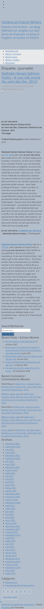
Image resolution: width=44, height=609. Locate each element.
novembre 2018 (12, 561)
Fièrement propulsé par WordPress (17, 604)
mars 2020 (10, 520)
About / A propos (13, 54)
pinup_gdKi (6, 430)
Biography (10, 63)
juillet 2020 (10, 508)
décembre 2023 (12, 443)
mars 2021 (10, 485)
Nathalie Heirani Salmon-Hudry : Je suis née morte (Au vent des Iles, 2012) (20, 77)
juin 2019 (9, 544)
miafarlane (6, 89)
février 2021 (10, 488)
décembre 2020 (12, 494)
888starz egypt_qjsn (10, 394)
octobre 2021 (11, 470)
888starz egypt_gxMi (11, 417)
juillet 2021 (10, 473)
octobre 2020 (11, 499)
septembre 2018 (12, 567)
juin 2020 (9, 511)
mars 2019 (10, 550)
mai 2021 (9, 479)
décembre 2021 (12, 467)
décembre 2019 (12, 526)
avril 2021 (9, 482)
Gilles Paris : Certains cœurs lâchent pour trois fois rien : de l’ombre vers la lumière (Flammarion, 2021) (21, 387)
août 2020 (10, 505)
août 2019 (10, 538)
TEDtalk (5, 247)
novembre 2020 (12, 496)
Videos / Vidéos (12, 60)
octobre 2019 (11, 532)
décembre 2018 (12, 558)
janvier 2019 (10, 555)
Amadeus (5, 607)
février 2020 (10, 523)
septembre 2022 (12, 458)
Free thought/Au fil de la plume (19, 585)
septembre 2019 (12, 535)
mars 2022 (10, 464)
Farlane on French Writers (21, 22)
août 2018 (10, 570)
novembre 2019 (12, 529)
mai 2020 (9, 514)
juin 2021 (9, 476)
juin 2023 (9, 449)
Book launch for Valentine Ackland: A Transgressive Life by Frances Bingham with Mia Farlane (23, 350)
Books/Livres (11, 57)
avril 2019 (9, 547)
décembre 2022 (12, 455)
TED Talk (8, 155)
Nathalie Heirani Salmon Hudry (16, 244)
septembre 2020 (12, 502)
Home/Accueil (11, 51)
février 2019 (10, 553)
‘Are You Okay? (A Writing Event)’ (20, 341)
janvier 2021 (10, 491)
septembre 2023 (12, 446)
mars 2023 (10, 452)
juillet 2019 (10, 541)
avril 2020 (9, 517)
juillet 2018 (10, 573)
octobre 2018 (11, 564)
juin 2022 (9, 461)
